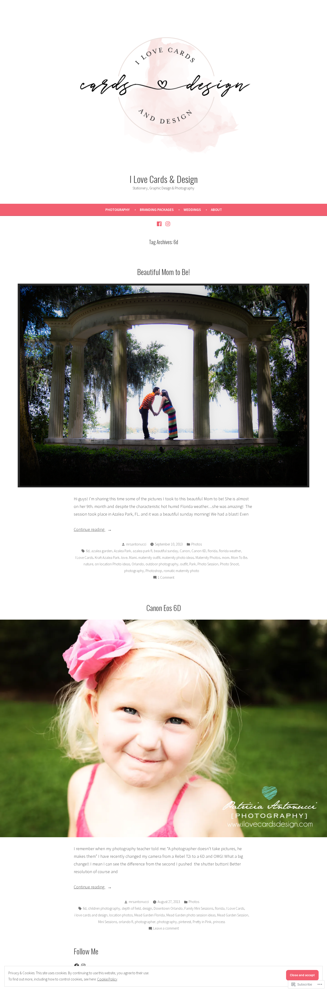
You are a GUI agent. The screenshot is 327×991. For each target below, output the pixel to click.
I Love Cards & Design (164, 179)
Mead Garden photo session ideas (190, 915)
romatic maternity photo (181, 570)
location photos (121, 915)
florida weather (230, 551)
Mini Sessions (107, 921)
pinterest (185, 921)
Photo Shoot (229, 564)
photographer (145, 921)
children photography (104, 908)
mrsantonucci (136, 544)
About (216, 209)
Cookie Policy (107, 979)
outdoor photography (162, 564)
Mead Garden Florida (149, 915)
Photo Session (207, 564)
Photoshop (154, 570)
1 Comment (166, 578)
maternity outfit (149, 557)
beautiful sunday (166, 551)
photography (134, 570)
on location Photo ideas (112, 564)
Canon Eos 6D (163, 607)
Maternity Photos (208, 557)
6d (88, 551)
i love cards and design (90, 915)
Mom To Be (239, 557)
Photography (117, 209)
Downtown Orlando (168, 908)
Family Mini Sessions (198, 908)
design (147, 908)
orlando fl (126, 921)
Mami (133, 557)
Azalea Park (122, 551)
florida (212, 551)
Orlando (138, 564)
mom (225, 557)
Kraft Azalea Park (107, 557)
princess (219, 921)
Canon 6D (199, 551)
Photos (196, 544)
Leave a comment (166, 929)
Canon (185, 551)
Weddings (192, 209)
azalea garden (101, 551)
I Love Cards (84, 557)
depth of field (131, 908)
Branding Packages (157, 209)
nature (88, 564)
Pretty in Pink (202, 921)
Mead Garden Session (232, 915)
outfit (184, 564)
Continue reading (89, 529)
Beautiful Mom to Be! (163, 271)
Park (192, 564)
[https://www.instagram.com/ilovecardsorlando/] (167, 223)
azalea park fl (142, 551)
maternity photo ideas (178, 557)
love (124, 557)
